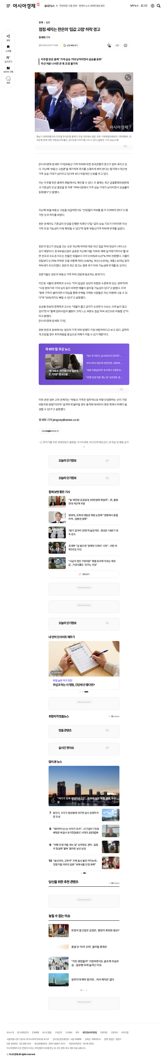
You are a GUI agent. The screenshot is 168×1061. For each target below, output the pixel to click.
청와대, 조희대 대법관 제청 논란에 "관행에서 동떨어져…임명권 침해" (93, 517)
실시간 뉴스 (49, 6)
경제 (41, 22)
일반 (48, 22)
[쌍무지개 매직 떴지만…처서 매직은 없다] (59, 986)
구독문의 (58, 1032)
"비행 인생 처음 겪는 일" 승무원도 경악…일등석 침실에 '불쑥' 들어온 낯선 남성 (104, 377)
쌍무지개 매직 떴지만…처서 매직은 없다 (92, 979)
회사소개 (10, 1032)
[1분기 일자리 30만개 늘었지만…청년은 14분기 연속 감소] (57, 538)
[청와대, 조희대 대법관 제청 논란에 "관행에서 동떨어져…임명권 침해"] (57, 522)
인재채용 (35, 1032)
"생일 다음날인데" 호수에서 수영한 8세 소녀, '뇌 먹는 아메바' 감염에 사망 (104, 370)
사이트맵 (124, 1032)
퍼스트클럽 (46, 1032)
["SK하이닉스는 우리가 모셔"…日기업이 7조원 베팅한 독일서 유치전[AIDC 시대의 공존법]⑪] (110, 836)
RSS (77, 1032)
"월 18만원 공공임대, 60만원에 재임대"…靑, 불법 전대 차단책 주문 (93, 501)
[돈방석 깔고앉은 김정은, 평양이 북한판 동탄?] (59, 936)
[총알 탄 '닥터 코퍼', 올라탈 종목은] (59, 953)
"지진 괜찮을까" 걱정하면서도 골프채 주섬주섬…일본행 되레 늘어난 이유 (95, 963)
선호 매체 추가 (72, 45)
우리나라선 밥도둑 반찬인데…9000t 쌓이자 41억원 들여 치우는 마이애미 (104, 363)
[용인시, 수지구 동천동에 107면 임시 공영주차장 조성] (110, 820)
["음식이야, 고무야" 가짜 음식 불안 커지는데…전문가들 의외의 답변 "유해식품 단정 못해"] (110, 868)
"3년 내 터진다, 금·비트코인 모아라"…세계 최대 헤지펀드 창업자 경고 (104, 355)
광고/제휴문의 (23, 1032)
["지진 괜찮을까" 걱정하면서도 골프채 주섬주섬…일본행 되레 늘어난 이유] (59, 969)
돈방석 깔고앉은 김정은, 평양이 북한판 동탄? (95, 930)
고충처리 (114, 1032)
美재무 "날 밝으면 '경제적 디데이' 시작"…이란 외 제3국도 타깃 (92, 547)
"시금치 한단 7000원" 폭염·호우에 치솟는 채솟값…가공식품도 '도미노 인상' (92, 563)
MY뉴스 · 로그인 (138, 5)
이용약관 (103, 1032)
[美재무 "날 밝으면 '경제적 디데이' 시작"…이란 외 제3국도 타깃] (57, 553)
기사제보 (68, 1032)
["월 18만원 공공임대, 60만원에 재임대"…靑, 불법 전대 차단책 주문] (57, 507)
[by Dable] (114, 883)
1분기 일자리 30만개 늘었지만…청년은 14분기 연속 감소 (93, 532)
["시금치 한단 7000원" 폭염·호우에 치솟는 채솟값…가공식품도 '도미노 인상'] (57, 568)
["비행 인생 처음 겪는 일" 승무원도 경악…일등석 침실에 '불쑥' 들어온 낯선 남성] (110, 852)
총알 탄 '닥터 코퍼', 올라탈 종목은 (89, 947)
